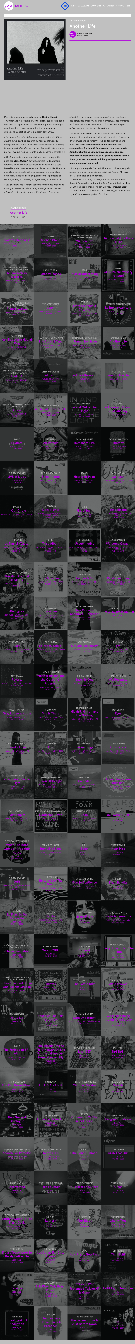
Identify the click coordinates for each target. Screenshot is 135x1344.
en (128, 5)
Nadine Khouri (77, 20)
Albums (85, 5)
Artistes (75, 5)
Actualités (108, 5)
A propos (121, 5)
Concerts (96, 5)
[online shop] (73, 34)
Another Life (18, 213)
